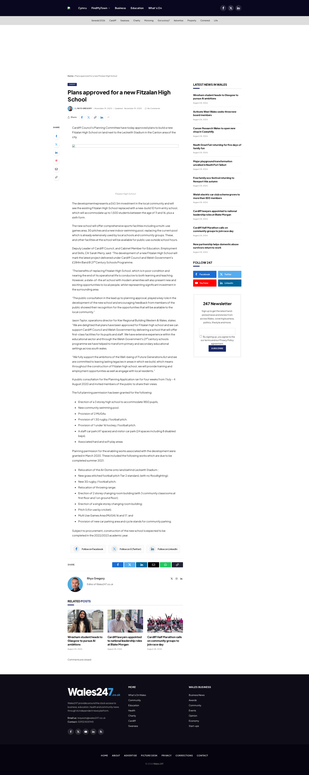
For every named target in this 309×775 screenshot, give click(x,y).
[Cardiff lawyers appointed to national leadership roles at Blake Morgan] (125, 621)
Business (120, 8)
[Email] (56, 169)
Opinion (193, 715)
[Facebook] (56, 136)
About (116, 755)
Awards (193, 700)
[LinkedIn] (56, 152)
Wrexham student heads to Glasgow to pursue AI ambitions (85, 640)
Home (70, 76)
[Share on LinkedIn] (102, 117)
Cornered (205, 20)
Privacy (167, 755)
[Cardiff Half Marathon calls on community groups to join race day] (165, 621)
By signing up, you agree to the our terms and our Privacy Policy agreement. (218, 340)
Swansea (124, 20)
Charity (136, 20)
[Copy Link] (95, 117)
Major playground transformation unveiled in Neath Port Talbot (212, 163)
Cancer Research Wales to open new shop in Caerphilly (214, 130)
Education (137, 8)
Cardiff (112, 20)
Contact (202, 755)
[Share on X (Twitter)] (88, 117)
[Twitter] (56, 144)
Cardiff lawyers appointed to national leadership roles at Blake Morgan (125, 640)
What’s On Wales (137, 694)
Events (192, 710)
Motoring (149, 20)
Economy (194, 720)
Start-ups (194, 725)
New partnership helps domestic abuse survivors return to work (216, 246)
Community (134, 700)
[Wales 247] (69, 8)
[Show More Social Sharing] (108, 117)
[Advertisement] (154, 49)
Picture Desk (149, 755)
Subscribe (217, 348)
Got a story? (164, 20)
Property (191, 20)
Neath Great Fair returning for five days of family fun (217, 146)
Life (216, 20)
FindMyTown (99, 8)
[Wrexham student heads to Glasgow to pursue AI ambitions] (85, 621)
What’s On (155, 8)
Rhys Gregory (84, 108)
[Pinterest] (56, 161)
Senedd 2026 (98, 20)
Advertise (178, 20)
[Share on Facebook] (82, 117)
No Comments (153, 108)
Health (131, 710)
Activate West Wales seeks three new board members (214, 113)
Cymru (82, 8)
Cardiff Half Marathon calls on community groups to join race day (164, 640)
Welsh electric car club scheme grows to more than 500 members (216, 196)
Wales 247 (158, 763)
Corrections (184, 755)
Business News (197, 694)
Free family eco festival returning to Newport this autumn (213, 179)
